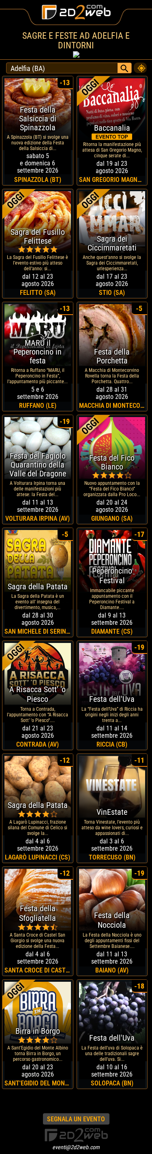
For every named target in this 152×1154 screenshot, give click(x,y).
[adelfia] (140, 66)
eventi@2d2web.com (76, 1147)
